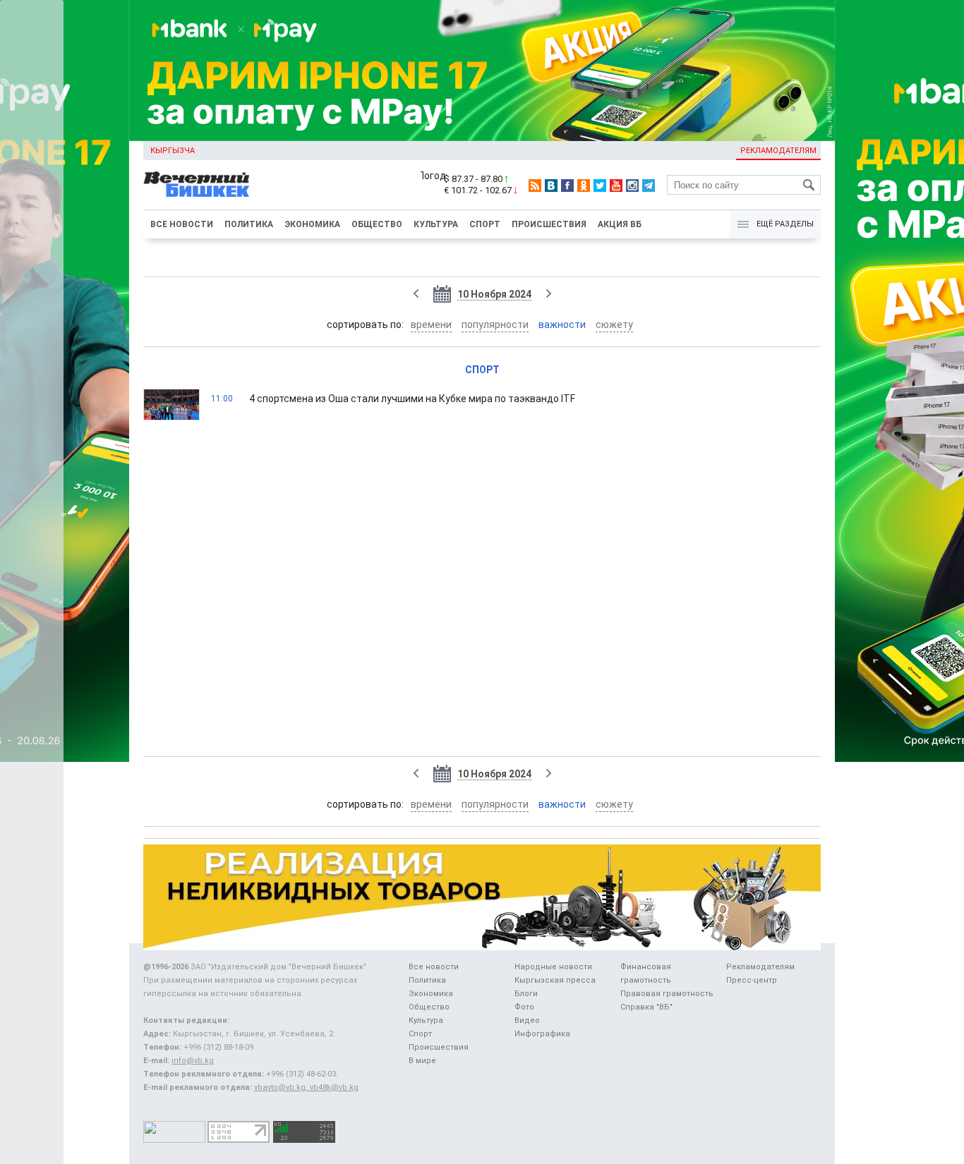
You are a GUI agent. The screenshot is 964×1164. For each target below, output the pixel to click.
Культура (436, 224)
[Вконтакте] (551, 185)
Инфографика (542, 1033)
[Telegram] (648, 185)
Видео (527, 1020)
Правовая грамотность (666, 993)
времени (431, 324)
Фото (524, 1007)
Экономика (312, 224)
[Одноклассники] (583, 185)
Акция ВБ (619, 224)
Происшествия (549, 224)
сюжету (614, 324)
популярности (495, 324)
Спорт (484, 224)
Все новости (181, 224)
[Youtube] (616, 185)
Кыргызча (172, 150)
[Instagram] (632, 185)
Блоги (526, 993)
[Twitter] (600, 185)
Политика (248, 224)
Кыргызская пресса (555, 980)
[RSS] (535, 185)
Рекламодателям (778, 150)
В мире (422, 1060)
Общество (376, 224)
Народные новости (553, 966)
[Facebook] (567, 185)
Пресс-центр (751, 980)
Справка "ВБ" (646, 1007)
